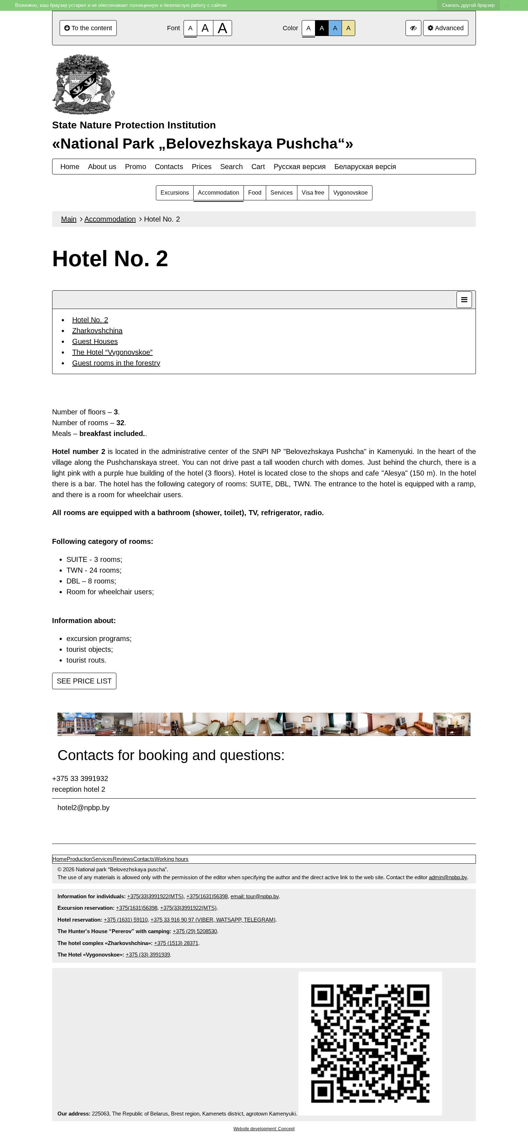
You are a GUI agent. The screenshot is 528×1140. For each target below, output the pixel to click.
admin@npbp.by (448, 877)
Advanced (449, 28)
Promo (135, 167)
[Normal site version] (413, 28)
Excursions (175, 193)
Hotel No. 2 (90, 320)
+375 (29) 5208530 (195, 931)
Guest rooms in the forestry (116, 363)
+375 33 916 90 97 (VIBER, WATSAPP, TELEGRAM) (212, 920)
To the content (91, 28)
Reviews (123, 859)
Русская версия (300, 167)
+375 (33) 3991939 (148, 954)
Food (254, 193)
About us (102, 167)
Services (281, 193)
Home (69, 167)
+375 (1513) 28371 (176, 943)
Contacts (169, 167)
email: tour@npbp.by (255, 896)
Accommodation (218, 193)
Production (79, 859)
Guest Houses (95, 341)
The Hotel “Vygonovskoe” (112, 352)
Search (231, 167)
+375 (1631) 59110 (126, 920)
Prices (202, 167)
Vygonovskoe (350, 193)
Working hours (171, 859)
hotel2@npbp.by (83, 808)
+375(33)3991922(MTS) (155, 896)
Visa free (313, 193)
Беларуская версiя (365, 167)
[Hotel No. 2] (76, 725)
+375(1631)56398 (207, 896)
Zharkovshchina (97, 331)
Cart (258, 167)
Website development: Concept (264, 1128)
